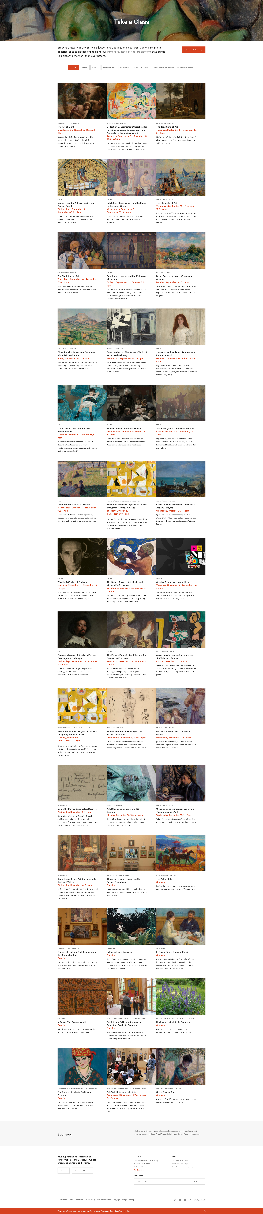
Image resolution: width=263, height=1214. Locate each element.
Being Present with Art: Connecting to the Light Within (77, 880)
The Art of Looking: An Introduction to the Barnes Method (77, 953)
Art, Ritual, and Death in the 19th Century (123, 810)
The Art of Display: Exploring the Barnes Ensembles (124, 880)
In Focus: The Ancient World (72, 1022)
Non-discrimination (104, 1199)
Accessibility (62, 1199)
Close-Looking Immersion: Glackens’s (175, 506)
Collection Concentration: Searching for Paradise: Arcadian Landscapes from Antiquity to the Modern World (127, 129)
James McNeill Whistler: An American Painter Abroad (175, 354)
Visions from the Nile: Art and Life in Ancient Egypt (76, 204)
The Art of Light (66, 126)
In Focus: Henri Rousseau (120, 951)
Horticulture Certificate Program (173, 1022)
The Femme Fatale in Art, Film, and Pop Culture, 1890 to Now (127, 657)
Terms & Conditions (76, 1199)
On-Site (95, 67)
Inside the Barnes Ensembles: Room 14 (77, 808)
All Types (73, 67)
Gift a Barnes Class (166, 1091)
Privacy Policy (90, 1199)
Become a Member (82, 1170)
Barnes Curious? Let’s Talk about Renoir (173, 733)
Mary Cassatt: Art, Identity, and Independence (74, 430)
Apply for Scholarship (194, 49)
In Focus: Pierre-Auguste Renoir (172, 951)
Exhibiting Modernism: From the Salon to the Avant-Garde (126, 204)
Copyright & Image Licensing (123, 1199)
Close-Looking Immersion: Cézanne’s (76, 354)
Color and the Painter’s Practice (74, 504)
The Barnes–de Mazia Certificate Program (75, 1093)
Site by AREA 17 (199, 1200)
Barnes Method (109, 67)
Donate (63, 1170)
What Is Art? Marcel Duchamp (73, 582)
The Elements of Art (166, 202)
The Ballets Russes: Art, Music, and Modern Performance (125, 584)
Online (85, 67)
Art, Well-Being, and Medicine (122, 1091)
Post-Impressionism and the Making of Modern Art (126, 277)
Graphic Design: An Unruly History (174, 582)
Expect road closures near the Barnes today (83, 1211)
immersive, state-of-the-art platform (129, 51)
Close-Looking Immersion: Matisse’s (174, 657)
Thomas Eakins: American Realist (124, 428)
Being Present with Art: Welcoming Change (174, 277)
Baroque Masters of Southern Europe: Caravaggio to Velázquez (77, 657)
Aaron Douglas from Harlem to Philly (175, 428)
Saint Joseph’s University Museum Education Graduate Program (124, 1023)
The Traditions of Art (167, 126)
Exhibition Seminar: (126, 506)
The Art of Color (164, 878)
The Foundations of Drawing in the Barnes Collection (124, 733)
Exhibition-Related (141, 67)
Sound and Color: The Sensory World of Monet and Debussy (127, 354)
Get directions (139, 1170)
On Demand (124, 67)
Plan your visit (124, 1211)
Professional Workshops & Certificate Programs (173, 67)
